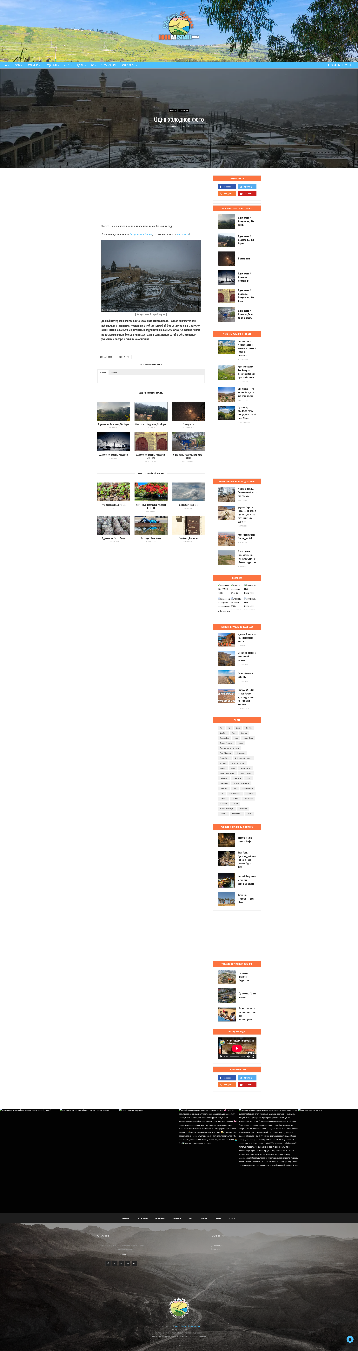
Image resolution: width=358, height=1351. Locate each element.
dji (229, 728)
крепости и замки (238, 763)
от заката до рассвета (241, 783)
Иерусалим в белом (140, 234)
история (223, 763)
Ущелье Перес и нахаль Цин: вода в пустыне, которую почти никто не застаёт (247, 514)
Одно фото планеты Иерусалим (244, 976)
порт (221, 794)
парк (234, 788)
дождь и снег (106, 357)
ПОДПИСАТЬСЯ (180, 1135)
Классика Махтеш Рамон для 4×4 (246, 536)
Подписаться (224, 611)
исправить (182, 234)
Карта (17, 65)
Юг (92, 65)
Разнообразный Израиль (245, 675)
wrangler (244, 733)
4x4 (221, 728)
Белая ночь (215, 1249)
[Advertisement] (151, 197)
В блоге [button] (114, 372)
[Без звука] (248, 1056)
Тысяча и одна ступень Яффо (245, 839)
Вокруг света (128, 65)
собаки (235, 804)
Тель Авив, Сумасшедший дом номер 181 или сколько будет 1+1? (247, 860)
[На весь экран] (252, 1056)
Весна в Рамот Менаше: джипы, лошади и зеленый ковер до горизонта (247, 348)
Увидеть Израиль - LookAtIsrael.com (188, 1326)
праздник (250, 794)
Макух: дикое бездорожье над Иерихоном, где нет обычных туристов (247, 556)
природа (223, 799)
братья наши (248, 738)
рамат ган (223, 804)
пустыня (235, 799)
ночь (248, 778)
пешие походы (247, 788)
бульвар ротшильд (226, 743)
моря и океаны (246, 773)
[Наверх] (350, 1339)
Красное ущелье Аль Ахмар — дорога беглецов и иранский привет (246, 372)
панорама (223, 788)
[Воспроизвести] (221, 1056)
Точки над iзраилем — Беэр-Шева (246, 898)
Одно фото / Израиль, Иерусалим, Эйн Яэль (151, 456)
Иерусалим (51, 65)
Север (67, 65)
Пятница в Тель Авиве (151, 538)
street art (223, 733)
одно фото (124, 357)
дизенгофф (240, 753)
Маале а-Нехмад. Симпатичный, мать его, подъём (247, 492)
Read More (122, 1255)
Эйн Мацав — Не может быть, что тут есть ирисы (246, 392)
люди (233, 768)
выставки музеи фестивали (229, 748)
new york (248, 728)
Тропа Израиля (108, 65)
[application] (237, 1048)
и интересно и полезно (243, 758)
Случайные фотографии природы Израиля (151, 506)
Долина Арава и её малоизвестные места (247, 637)
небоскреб (224, 778)
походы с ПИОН (235, 794)
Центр (80, 65)
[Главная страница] (7, 65)
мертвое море (245, 768)
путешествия (248, 799)
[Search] (351, 65)
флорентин (243, 809)
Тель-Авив (33, 65)
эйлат (249, 814)
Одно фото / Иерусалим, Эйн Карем (113, 424)
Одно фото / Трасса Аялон (113, 538)
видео (241, 743)
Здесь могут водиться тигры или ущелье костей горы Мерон (247, 412)
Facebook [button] (103, 372)
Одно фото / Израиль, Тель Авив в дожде (188, 456)
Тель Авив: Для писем (188, 538)
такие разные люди (226, 809)
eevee (238, 728)
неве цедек (237, 778)
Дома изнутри (216, 1245)
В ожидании (188, 424)
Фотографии (224, 738)
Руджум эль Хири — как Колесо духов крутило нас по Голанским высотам (247, 697)
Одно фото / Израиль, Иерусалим (113, 454)
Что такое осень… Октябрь (113, 504)
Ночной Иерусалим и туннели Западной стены (247, 880)
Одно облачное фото (188, 504)
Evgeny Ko (172, 127)
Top (179, 1345)
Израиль (173, 110)
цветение (223, 814)
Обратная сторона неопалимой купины (247, 656)
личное (222, 768)
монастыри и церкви (227, 773)
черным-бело (236, 814)
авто (236, 738)
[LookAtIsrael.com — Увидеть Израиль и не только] (179, 25)
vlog (233, 733)
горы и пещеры (225, 753)
